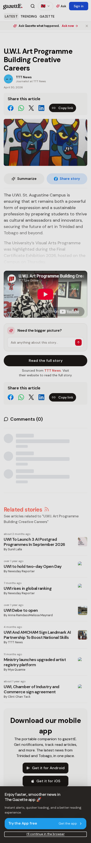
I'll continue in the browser (46, 834)
